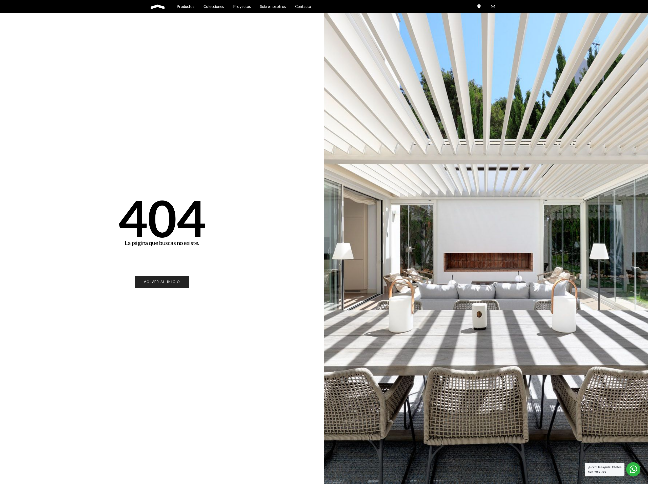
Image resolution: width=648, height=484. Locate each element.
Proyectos (242, 6)
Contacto (303, 6)
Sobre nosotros (273, 6)
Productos (185, 6)
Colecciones (214, 6)
